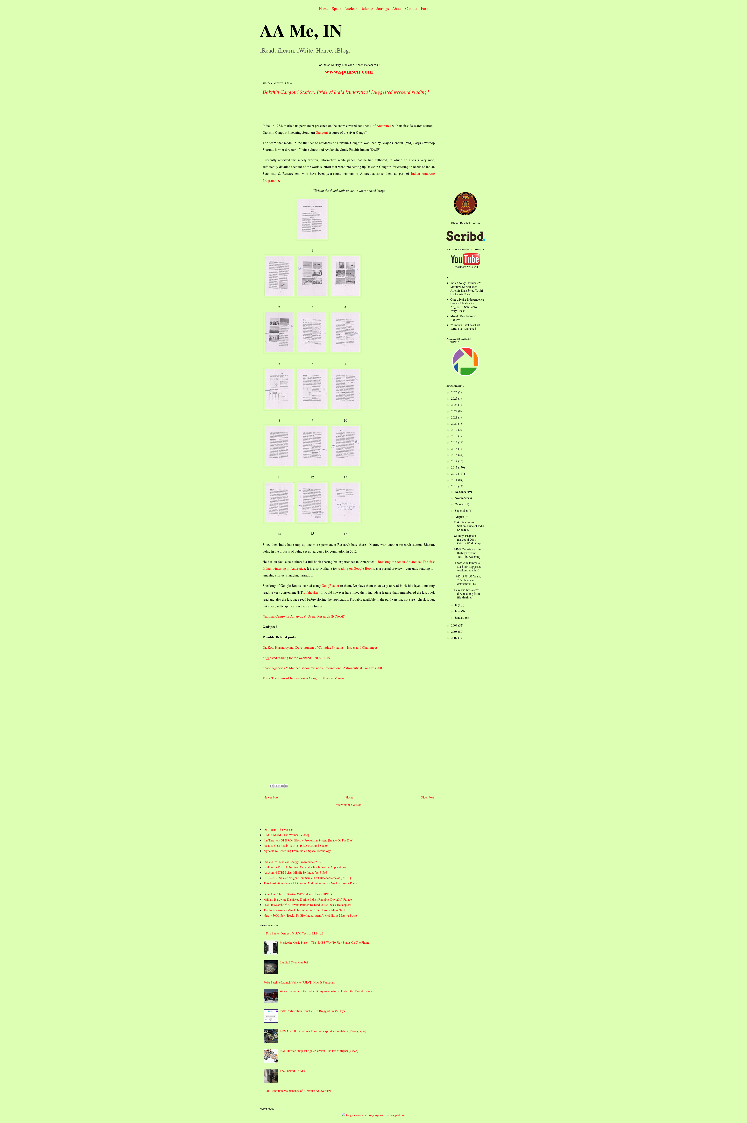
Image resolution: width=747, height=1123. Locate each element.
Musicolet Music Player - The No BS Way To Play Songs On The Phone (324, 942)
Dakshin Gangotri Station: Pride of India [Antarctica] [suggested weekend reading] (346, 91)
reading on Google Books (356, 568)
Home (324, 8)
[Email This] (272, 786)
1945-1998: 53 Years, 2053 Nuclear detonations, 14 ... (467, 580)
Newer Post (271, 797)
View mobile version (348, 805)
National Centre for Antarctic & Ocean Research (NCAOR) (304, 616)
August (460, 517)
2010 (454, 486)
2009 (454, 625)
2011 (454, 480)
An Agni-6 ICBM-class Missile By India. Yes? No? (295, 872)
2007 (454, 638)
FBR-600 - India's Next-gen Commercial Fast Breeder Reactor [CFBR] (307, 878)
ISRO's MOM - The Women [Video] (286, 835)
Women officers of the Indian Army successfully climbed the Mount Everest (326, 991)
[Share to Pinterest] (286, 786)
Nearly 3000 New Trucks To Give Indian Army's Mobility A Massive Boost (310, 915)
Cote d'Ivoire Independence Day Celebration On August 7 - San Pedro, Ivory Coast (467, 305)
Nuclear (351, 8)
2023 (454, 405)
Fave (424, 8)
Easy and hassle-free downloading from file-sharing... (467, 593)
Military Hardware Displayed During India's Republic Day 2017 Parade (308, 899)
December (461, 492)
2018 (454, 436)
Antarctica (384, 125)
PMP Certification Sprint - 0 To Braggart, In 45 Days (312, 1011)
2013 (454, 467)
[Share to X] (279, 786)
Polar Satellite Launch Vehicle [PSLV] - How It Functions (299, 982)
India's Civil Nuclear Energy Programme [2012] (293, 862)
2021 (454, 417)
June (458, 611)
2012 (454, 473)
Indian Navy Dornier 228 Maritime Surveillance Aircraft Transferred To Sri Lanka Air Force (466, 288)
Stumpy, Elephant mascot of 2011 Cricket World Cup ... (469, 539)
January (460, 617)
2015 (454, 455)
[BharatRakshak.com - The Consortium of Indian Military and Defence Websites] (465, 214)
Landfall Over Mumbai (294, 962)
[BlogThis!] (275, 786)
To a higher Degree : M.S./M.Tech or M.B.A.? (294, 933)
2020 (454, 423)
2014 (454, 461)
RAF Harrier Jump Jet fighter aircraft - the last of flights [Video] (319, 1051)
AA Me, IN (301, 30)
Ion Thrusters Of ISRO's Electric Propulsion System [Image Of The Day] (308, 840)
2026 (454, 392)
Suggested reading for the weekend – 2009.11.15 (296, 657)
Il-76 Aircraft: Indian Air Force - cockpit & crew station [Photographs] (323, 1031)
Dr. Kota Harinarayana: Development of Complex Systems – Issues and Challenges (320, 647)
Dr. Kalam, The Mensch (278, 829)
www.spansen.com (349, 71)
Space (336, 8)
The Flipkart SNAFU (293, 1071)
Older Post (427, 797)
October (460, 504)
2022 (454, 411)
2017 (454, 442)
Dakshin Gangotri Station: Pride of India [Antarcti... (469, 526)
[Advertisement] (333, 108)
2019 (454, 430)
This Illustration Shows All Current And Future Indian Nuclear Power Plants (310, 883)
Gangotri (322, 132)
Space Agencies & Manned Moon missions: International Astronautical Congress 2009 (323, 667)
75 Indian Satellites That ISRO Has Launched (465, 327)
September (462, 510)
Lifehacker (310, 592)
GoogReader (330, 585)
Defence (366, 8)
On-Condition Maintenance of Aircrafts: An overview (298, 1091)
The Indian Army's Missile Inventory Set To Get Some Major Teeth (305, 910)
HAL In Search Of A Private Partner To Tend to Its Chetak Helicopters (307, 905)
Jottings (382, 8)
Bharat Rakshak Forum (465, 223)
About (397, 8)
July (458, 605)
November (461, 498)
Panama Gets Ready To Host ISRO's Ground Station (296, 845)
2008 (454, 631)
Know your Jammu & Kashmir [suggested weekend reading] (467, 566)
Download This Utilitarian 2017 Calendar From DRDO (298, 894)
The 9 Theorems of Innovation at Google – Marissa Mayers (304, 678)
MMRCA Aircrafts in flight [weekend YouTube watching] (467, 553)
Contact (411, 8)
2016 (454, 449)
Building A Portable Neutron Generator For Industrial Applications (305, 867)
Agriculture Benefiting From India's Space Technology (297, 851)
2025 (454, 398)
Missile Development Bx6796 (463, 318)
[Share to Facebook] (283, 786)
